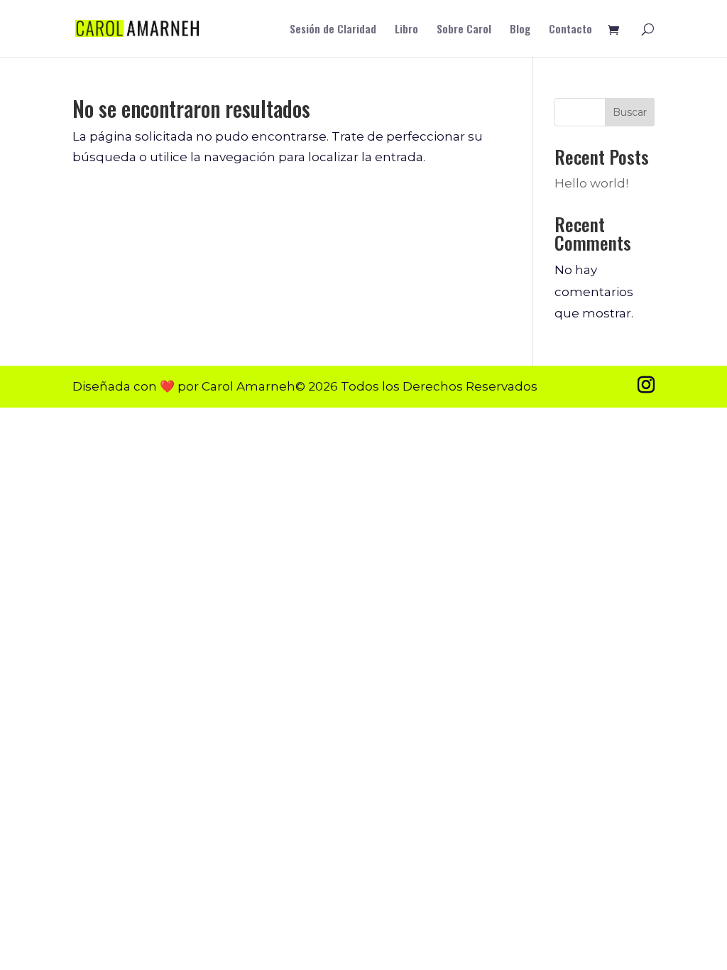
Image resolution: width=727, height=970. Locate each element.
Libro (406, 29)
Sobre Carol (464, 29)
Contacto (570, 29)
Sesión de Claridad (333, 29)
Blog (520, 29)
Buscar (630, 112)
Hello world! (591, 183)
